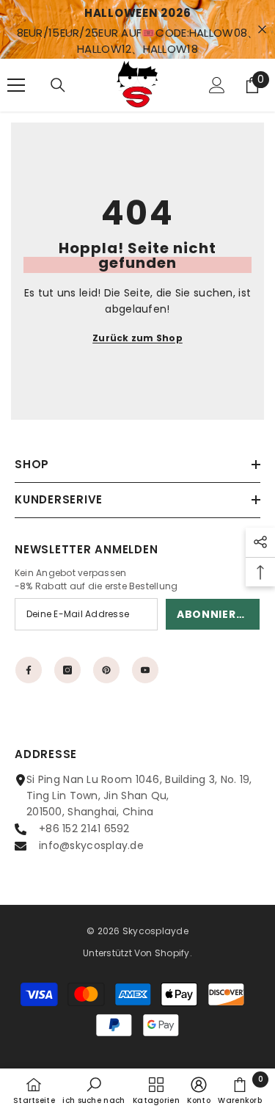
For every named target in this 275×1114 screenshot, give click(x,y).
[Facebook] (29, 670)
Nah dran (262, 29)
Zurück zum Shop (137, 338)
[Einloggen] (217, 85)
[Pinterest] (106, 670)
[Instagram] (67, 670)
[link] (93, 1090)
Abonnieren (214, 614)
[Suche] (58, 85)
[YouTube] (145, 670)
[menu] (16, 85)
